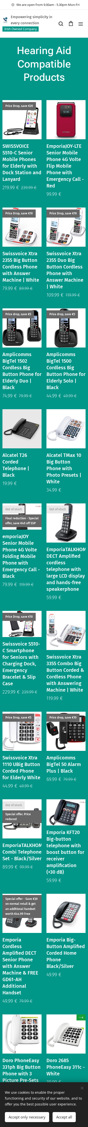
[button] (61, 24)
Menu (81, 24)
